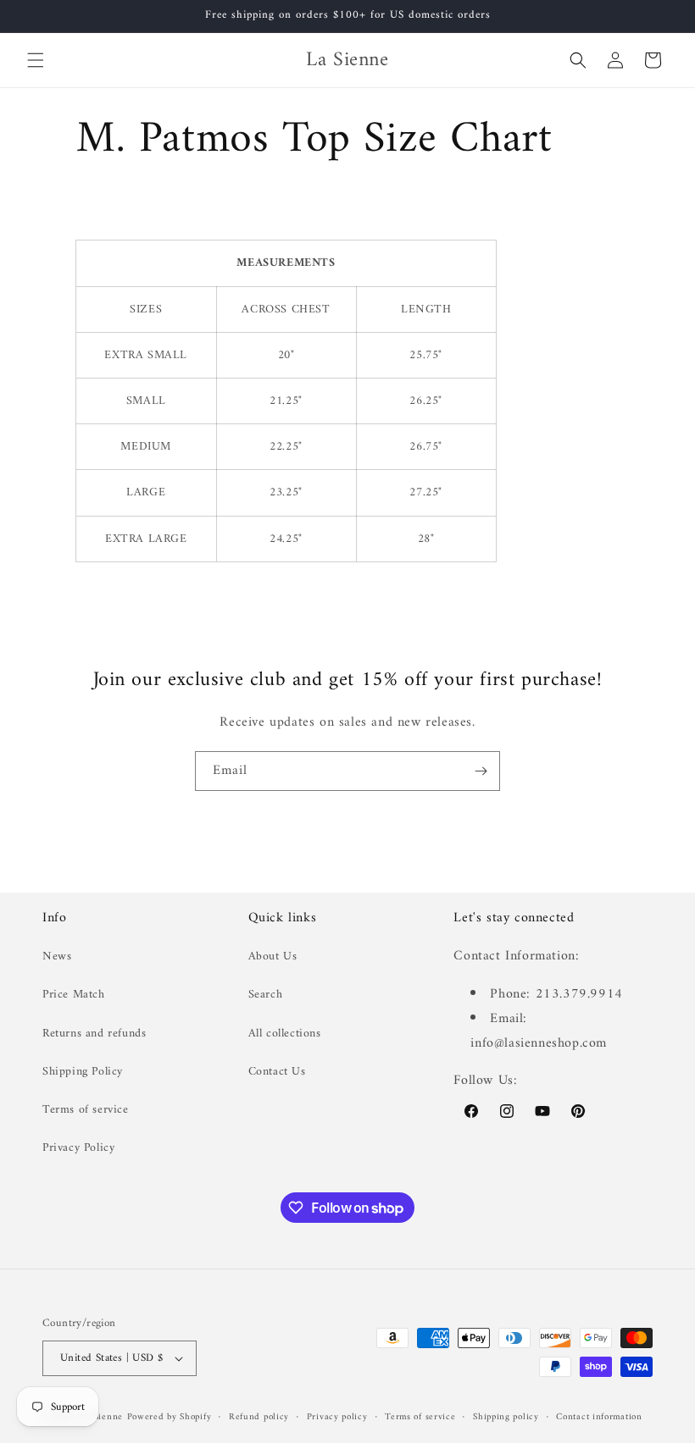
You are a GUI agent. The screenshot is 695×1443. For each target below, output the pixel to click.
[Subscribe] (480, 771)
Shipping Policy (82, 1071)
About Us (272, 956)
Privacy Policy (78, 1147)
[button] (35, 60)
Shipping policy (506, 1417)
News (56, 956)
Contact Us (277, 1071)
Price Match (73, 994)
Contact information (599, 1417)
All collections (284, 1033)
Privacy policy (337, 1417)
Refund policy (259, 1417)
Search (265, 994)
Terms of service (85, 1109)
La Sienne (102, 1417)
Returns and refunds (94, 1033)
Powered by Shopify (169, 1417)
